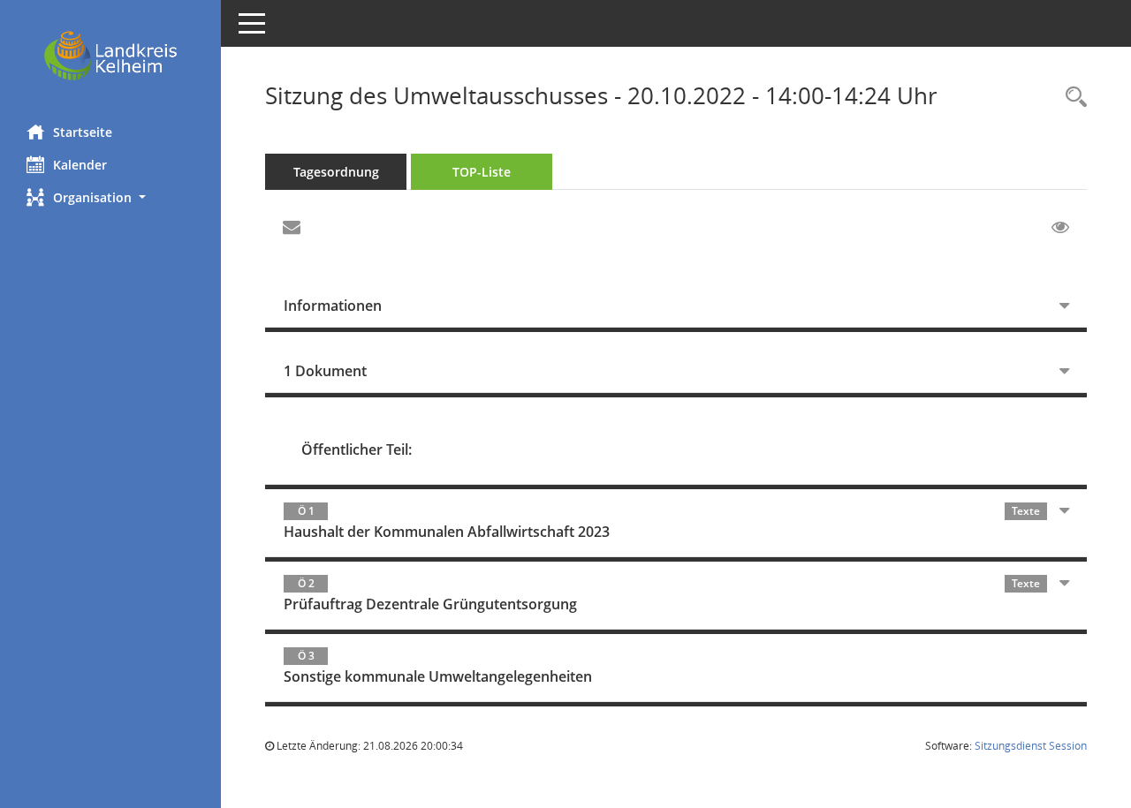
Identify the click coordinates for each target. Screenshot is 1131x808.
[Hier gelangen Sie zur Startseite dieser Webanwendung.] (110, 55)
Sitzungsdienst (1031, 745)
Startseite (82, 132)
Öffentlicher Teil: (356, 449)
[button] (110, 197)
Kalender (80, 164)
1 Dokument (325, 371)
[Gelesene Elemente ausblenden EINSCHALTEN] (1060, 228)
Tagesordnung (336, 171)
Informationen (333, 305)
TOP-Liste (481, 171)
